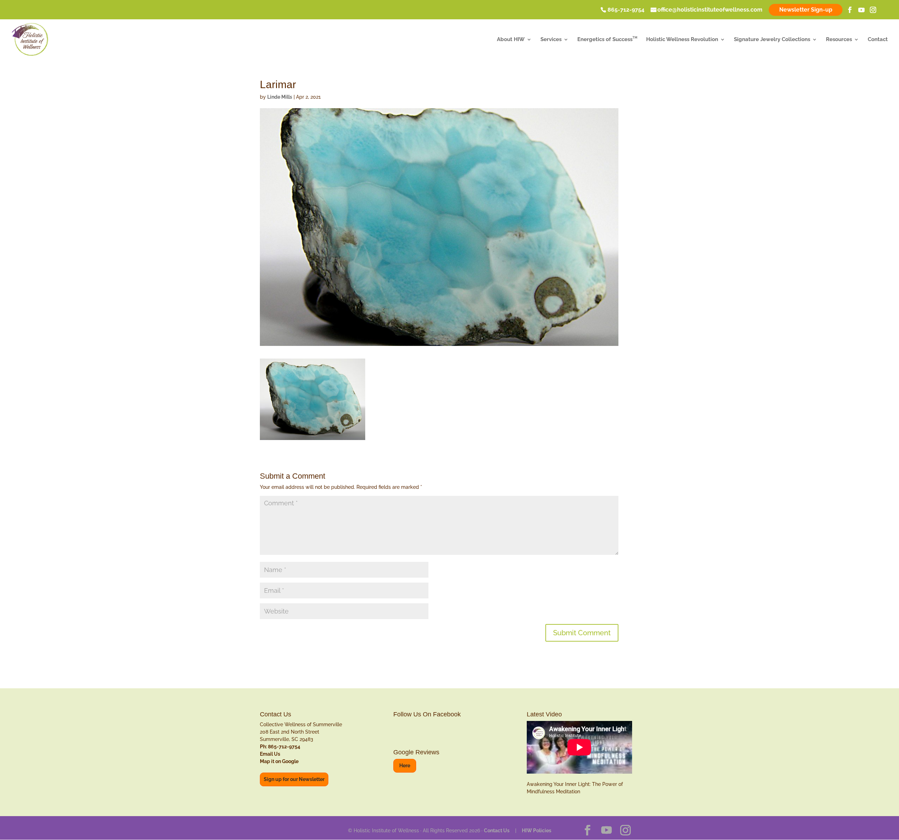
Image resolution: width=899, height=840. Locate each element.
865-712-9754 (626, 10)
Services (551, 39)
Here (404, 765)
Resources (839, 39)
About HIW (511, 39)
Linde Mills (279, 97)
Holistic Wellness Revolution (682, 39)
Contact (878, 39)
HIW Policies (536, 830)
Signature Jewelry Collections (772, 39)
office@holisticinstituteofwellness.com (709, 10)
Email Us (270, 754)
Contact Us (497, 830)
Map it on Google (279, 761)
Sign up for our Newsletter (294, 779)
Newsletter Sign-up (805, 9)
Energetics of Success (607, 39)
